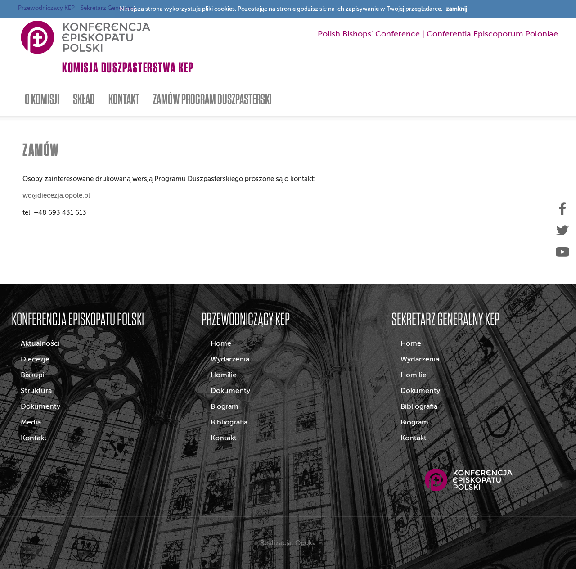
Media (31, 422)
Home (221, 343)
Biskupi (33, 375)
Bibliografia (229, 422)
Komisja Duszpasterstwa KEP (128, 67)
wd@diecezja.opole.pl (56, 195)
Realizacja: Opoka (288, 542)
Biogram (224, 406)
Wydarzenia (230, 359)
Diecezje (35, 359)
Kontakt (34, 438)
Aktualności (40, 343)
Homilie (224, 375)
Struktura (36, 391)
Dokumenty (40, 406)
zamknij (456, 8)
